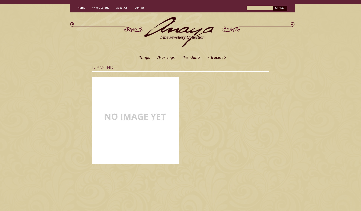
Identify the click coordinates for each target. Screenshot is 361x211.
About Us (121, 7)
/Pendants (191, 57)
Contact (139, 7)
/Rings (144, 57)
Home (81, 7)
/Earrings (166, 57)
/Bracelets (217, 57)
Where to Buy (100, 7)
